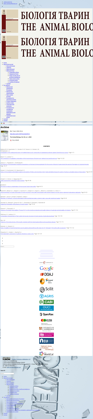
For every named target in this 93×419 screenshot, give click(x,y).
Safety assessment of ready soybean (12, 180)
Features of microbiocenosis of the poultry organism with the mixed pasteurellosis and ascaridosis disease (28, 222)
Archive (5, 120)
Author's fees (10, 103)
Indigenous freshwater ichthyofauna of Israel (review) (14, 204)
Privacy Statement (11, 101)
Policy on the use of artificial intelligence (14, 76)
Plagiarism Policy (13, 74)
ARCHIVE (46, 259)
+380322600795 (7, 2)
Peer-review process (9, 95)
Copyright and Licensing (10, 105)
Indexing (8, 67)
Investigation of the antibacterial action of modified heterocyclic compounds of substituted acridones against (34, 152)
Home (5, 62)
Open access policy (14, 79)
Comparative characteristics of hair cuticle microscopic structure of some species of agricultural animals (27, 216)
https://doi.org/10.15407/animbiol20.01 (20, 134)
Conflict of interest (14, 82)
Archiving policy (13, 80)
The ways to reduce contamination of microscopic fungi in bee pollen (18, 186)
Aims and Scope (10, 66)
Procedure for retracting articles (11, 98)
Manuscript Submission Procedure (9, 88)
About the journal (8, 64)
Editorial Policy (10, 71)
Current (5, 119)
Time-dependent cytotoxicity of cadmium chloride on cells (17, 234)
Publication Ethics (14, 72)
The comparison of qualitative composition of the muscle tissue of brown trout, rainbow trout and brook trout (29, 158)
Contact (8, 83)
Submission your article (12, 411)
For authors (6, 85)
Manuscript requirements (10, 92)
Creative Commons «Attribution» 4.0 (21, 359)
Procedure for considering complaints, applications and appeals (10, 111)
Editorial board (10, 69)
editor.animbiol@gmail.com (10, 3)
